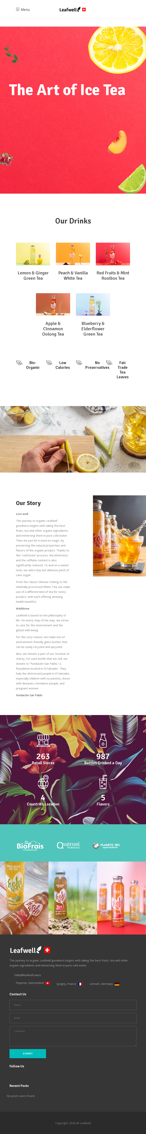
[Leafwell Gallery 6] (72, 898)
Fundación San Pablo (29, 695)
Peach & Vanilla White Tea (73, 275)
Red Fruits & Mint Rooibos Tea (113, 275)
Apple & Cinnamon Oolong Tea (53, 329)
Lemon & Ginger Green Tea (33, 275)
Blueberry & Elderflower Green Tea (93, 329)
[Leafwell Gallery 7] (121, 897)
